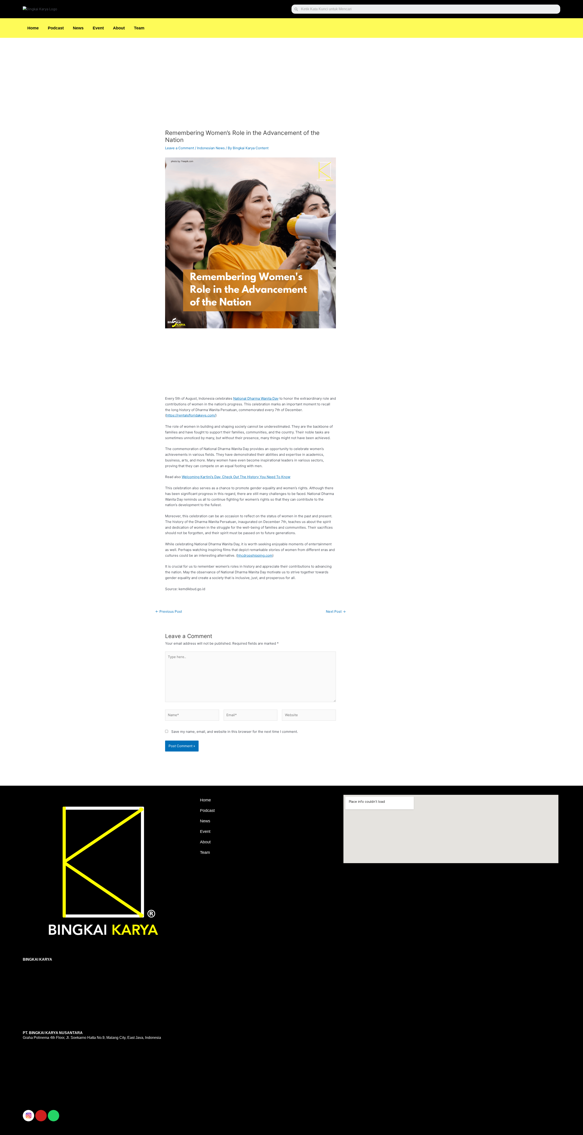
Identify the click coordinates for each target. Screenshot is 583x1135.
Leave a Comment (179, 148)
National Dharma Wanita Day (256, 398)
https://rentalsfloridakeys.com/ (190, 415)
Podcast (56, 28)
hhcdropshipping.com (254, 555)
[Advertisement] (250, 85)
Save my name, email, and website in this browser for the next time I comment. (234, 731)
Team (139, 28)
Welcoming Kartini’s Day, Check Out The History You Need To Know (236, 477)
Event (98, 28)
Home (33, 28)
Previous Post (168, 611)
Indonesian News (211, 148)
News (78, 28)
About (119, 28)
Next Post (336, 611)
